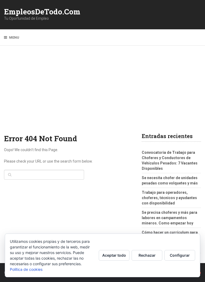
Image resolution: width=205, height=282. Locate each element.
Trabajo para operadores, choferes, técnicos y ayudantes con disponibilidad (169, 197)
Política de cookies (26, 269)
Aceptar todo (114, 255)
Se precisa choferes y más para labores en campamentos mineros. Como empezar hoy (169, 217)
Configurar (180, 255)
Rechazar (147, 255)
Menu (14, 37)
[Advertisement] (102, 93)
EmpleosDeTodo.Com (42, 11)
